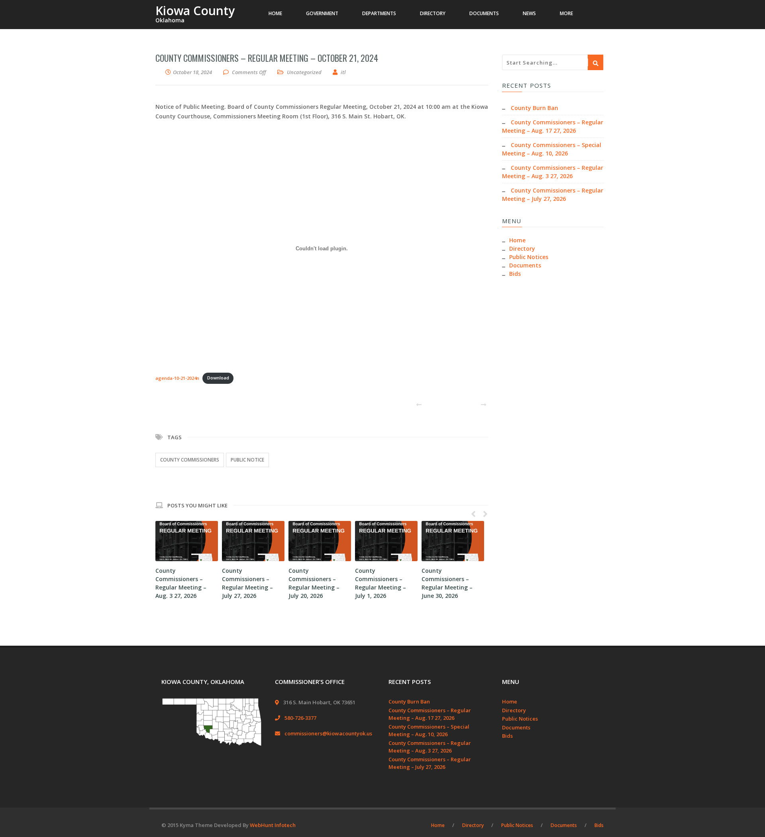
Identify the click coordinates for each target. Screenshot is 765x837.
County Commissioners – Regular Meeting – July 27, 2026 (429, 763)
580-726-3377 (300, 717)
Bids (515, 273)
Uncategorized (304, 72)
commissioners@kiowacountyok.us (328, 733)
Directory (522, 248)
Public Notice (247, 459)
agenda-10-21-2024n (177, 378)
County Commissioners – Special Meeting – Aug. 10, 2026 (428, 730)
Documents (525, 265)
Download (218, 378)
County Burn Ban (534, 108)
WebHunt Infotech (273, 825)
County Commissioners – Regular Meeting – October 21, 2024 (266, 57)
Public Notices (528, 257)
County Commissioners (189, 459)
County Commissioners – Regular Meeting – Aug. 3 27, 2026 (429, 746)
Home (517, 240)
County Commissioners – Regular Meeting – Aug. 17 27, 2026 (429, 714)
